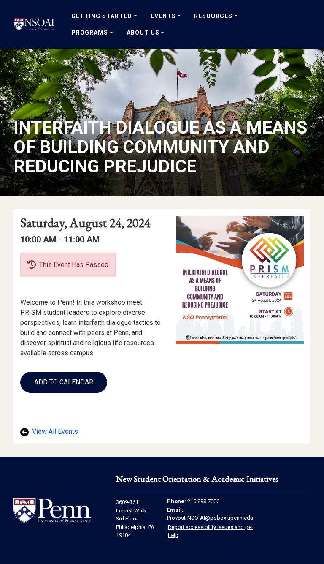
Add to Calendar (63, 382)
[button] (63, 382)
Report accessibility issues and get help (210, 531)
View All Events (54, 432)
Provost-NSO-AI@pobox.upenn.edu (210, 518)
